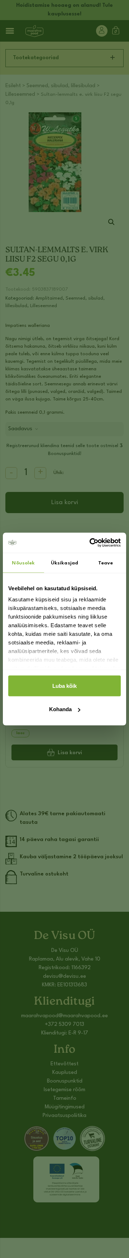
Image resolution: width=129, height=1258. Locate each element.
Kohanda (60, 709)
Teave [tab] (105, 562)
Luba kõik (64, 685)
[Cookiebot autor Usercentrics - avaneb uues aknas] (91, 543)
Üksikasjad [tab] (64, 562)
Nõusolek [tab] (23, 562)
